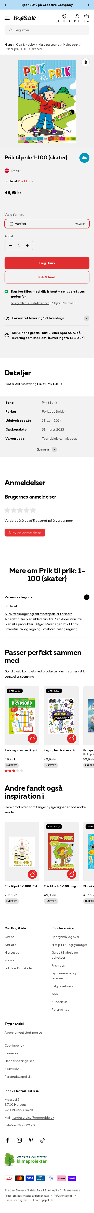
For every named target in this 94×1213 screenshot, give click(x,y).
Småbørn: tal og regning (22, 629)
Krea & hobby (25, 44)
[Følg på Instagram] (19, 1140)
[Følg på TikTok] (42, 1140)
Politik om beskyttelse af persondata (27, 1195)
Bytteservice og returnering (64, 975)
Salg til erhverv (63, 986)
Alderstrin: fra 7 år (46, 619)
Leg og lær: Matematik (59, 750)
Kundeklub (59, 1002)
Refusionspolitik (63, 1195)
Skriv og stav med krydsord (22, 750)
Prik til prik (25, 181)
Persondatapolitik (18, 1077)
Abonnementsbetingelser (23, 1035)
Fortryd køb (61, 1009)
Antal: (9, 236)
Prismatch (59, 965)
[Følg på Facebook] (8, 1140)
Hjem (8, 44)
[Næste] (88, 4)
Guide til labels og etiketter (65, 955)
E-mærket (12, 1053)
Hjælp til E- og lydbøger (69, 945)
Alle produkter (22, 624)
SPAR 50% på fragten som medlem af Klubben (47, 5)
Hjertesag (12, 952)
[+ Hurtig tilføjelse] (32, 738)
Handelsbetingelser (19, 1061)
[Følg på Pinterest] (31, 1140)
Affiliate (10, 945)
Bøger (39, 624)
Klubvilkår (12, 1069)
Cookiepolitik (14, 1045)
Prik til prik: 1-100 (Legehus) (61, 886)
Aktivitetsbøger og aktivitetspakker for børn (38, 614)
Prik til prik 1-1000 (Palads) (22, 886)
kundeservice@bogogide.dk (33, 1117)
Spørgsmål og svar (65, 937)
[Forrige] (5, 4)
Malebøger (70, 44)
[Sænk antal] (10, 245)
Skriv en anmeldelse (24, 532)
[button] (14, 771)
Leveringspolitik (43, 1200)
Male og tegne (49, 44)
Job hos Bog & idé (18, 968)
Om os (9, 937)
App (55, 994)
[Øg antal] (27, 245)
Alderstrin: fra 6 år (18, 619)
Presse (9, 960)
